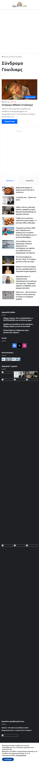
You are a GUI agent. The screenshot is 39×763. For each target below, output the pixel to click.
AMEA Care (6, 102)
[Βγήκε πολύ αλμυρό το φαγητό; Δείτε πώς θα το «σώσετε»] (8, 191)
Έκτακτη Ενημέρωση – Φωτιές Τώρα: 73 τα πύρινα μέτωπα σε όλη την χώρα (26, 259)
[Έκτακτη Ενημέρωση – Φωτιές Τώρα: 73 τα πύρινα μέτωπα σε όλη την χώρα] (8, 260)
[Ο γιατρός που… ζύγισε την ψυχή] (8, 200)
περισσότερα (21, 755)
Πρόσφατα (10, 180)
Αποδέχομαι (8, 759)
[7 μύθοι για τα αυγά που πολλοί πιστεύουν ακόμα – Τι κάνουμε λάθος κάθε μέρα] (8, 221)
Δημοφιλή (29, 180)
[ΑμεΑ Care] (19, 5)
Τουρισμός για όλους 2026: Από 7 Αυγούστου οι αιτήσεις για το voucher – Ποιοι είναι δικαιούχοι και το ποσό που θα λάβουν (26, 232)
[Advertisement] (19, 31)
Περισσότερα (9, 121)
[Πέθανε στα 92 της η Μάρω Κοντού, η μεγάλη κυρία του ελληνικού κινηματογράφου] (8, 270)
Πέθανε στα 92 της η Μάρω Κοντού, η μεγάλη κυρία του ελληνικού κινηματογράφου (26, 269)
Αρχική (5, 56)
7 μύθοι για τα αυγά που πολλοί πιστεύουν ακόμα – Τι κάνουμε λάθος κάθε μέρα (26, 220)
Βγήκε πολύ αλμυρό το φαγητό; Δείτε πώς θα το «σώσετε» (25, 190)
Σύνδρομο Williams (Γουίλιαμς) (17, 105)
